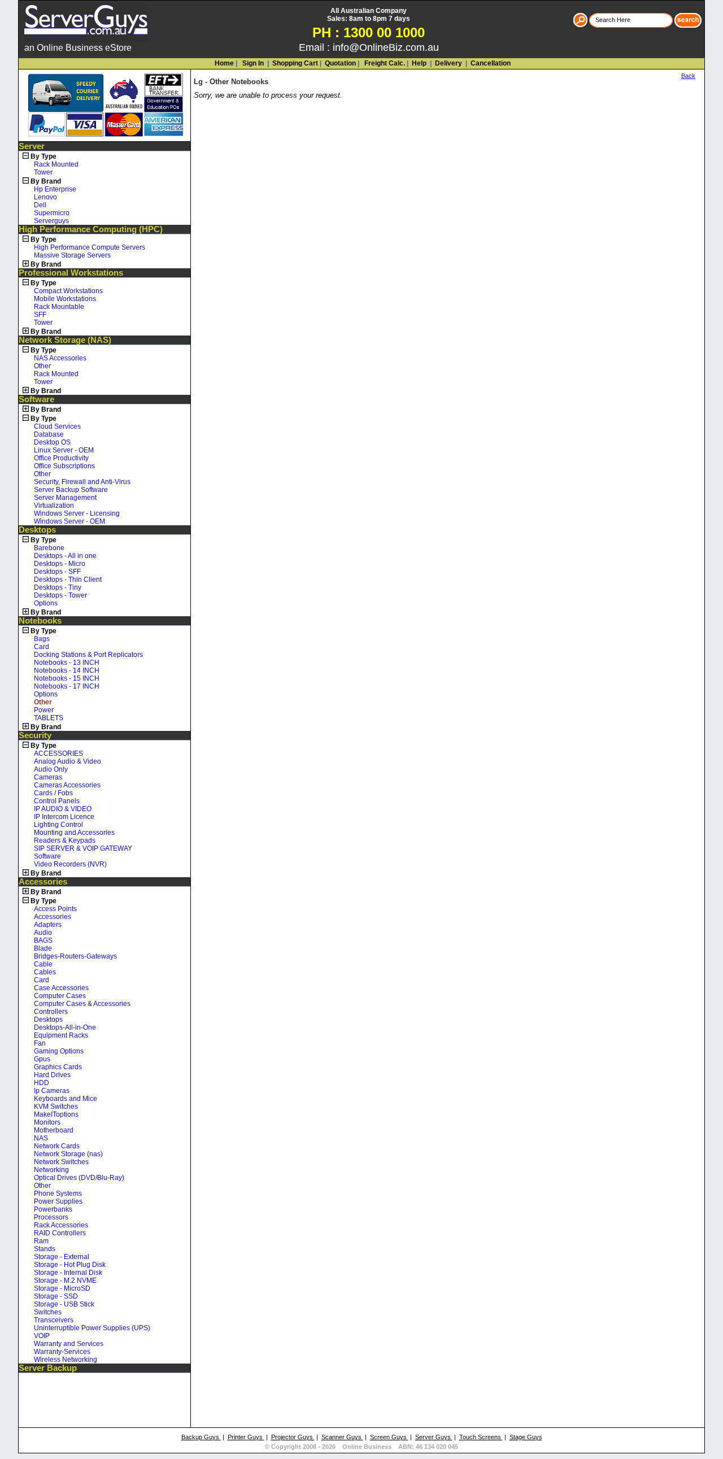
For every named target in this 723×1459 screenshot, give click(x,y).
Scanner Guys (342, 1437)
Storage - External (61, 1257)
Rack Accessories (61, 1225)
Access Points (55, 909)
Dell (40, 205)
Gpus (42, 1059)
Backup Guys (201, 1437)
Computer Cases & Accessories (82, 1004)
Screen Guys (389, 1437)
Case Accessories (61, 988)
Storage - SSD (56, 1296)
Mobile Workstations (65, 299)
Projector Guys (293, 1437)
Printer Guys (246, 1437)
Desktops (37, 529)
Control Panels (57, 801)
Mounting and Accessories (74, 833)
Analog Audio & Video (67, 761)
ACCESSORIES (58, 753)
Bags (42, 639)
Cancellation (490, 63)
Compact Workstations (68, 291)
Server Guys (433, 1437)
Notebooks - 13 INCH (66, 663)
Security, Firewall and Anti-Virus (82, 482)
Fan (40, 1043)
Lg (198, 81)
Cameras (48, 777)
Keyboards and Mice (65, 1099)
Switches (48, 1312)
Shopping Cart (295, 63)
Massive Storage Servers (72, 255)
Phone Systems (58, 1193)
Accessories (43, 881)
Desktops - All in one (65, 556)
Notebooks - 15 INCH (66, 678)
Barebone (49, 548)
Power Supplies (58, 1201)
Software (36, 399)
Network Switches (61, 1162)
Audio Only (51, 769)
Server (32, 146)
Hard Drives (52, 1075)
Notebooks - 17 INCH (66, 686)
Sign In (252, 63)
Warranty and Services (68, 1344)
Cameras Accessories (67, 785)
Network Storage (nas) (68, 1154)
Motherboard (53, 1130)
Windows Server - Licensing (77, 513)
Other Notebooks (239, 81)
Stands (44, 1249)
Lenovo (45, 197)
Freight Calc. (384, 63)
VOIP (42, 1336)
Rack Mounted (56, 164)
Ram (41, 1241)
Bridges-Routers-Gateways (75, 956)
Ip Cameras (51, 1091)
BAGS (43, 940)
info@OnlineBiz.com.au (386, 47)
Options (46, 603)
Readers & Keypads (64, 840)
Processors (51, 1217)
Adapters (48, 925)
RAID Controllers (60, 1233)
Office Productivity (61, 458)
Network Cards (57, 1146)
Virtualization (54, 505)
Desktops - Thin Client (68, 579)
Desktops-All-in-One (65, 1027)
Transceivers (53, 1320)
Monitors (47, 1122)
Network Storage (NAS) (65, 340)
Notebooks (40, 620)
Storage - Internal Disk (68, 1273)
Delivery (447, 63)
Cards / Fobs (53, 793)
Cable (43, 964)
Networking (51, 1170)
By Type (43, 156)
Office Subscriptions (64, 466)
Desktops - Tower (60, 595)
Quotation (340, 63)
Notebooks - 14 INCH (66, 670)
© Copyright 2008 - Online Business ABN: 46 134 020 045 (361, 1446)
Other (42, 366)
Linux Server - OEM (64, 450)
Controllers (51, 1012)
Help (419, 63)
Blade (43, 948)
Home (224, 63)
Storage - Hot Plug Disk (70, 1265)
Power (44, 710)
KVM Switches (56, 1106)
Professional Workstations (71, 272)
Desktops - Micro (59, 564)
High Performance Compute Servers (89, 247)
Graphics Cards (58, 1067)
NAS (41, 1138)
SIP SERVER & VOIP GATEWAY (83, 848)
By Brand (46, 181)
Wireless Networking (65, 1360)
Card (41, 647)
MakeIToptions (56, 1114)
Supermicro (51, 213)
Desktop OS (52, 442)
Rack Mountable (59, 307)
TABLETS (48, 718)
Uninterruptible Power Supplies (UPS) (92, 1328)
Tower (43, 172)
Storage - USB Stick (64, 1304)
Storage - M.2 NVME (65, 1280)
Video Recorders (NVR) (70, 864)
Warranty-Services (62, 1352)
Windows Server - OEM (69, 521)
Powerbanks (53, 1209)
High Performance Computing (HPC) (91, 229)
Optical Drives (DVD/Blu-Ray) (79, 1178)
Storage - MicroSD (62, 1288)
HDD (41, 1083)
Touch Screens (481, 1437)
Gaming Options (59, 1051)
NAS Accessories (60, 358)
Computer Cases (60, 996)
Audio (43, 933)
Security (35, 735)
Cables (45, 972)
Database (49, 434)
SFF (40, 315)
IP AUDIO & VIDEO (63, 809)
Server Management (65, 498)
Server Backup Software (71, 490)
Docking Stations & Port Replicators (88, 655)
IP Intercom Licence (64, 817)
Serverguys (51, 221)
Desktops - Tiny (57, 587)
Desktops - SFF (57, 572)
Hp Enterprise (55, 189)
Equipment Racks (61, 1035)
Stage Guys (525, 1437)
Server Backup (48, 1368)
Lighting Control (58, 825)
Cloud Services (57, 426)
